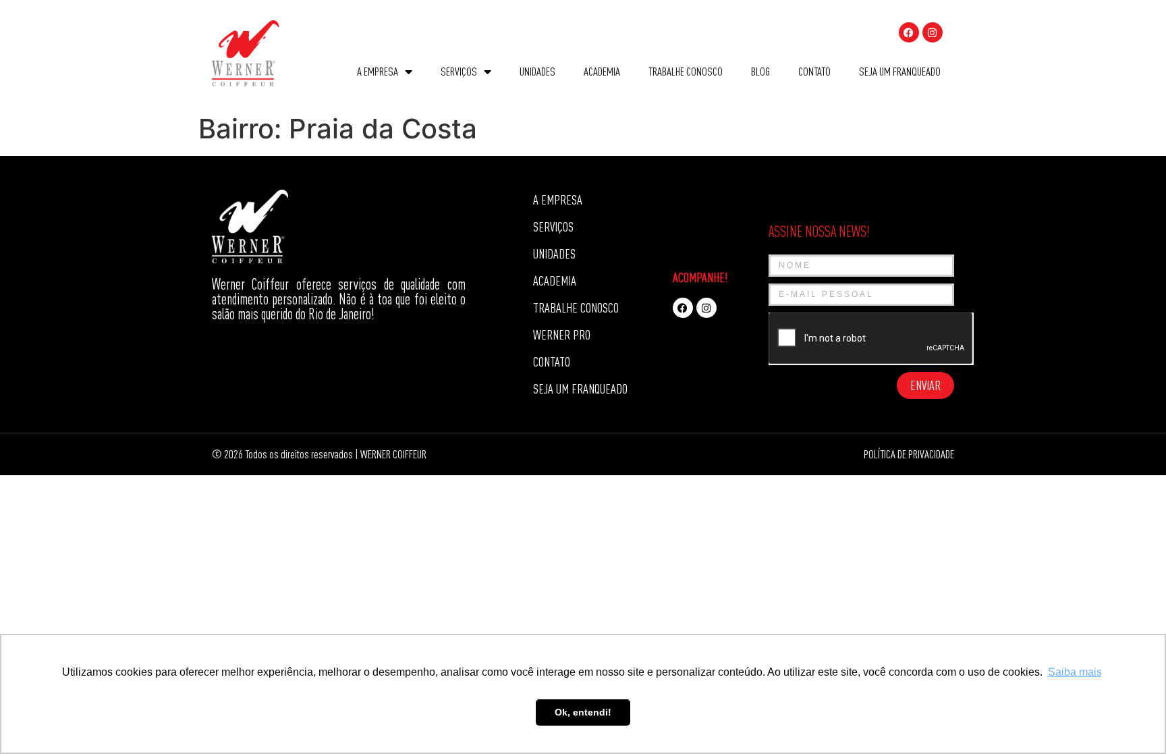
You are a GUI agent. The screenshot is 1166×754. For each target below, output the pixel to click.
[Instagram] (932, 32)
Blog (760, 71)
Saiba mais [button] (1075, 672)
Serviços (459, 71)
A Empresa (377, 71)
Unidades (537, 71)
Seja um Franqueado (900, 71)
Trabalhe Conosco (685, 71)
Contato (814, 71)
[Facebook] (909, 32)
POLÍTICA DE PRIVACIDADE (909, 454)
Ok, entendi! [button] (583, 712)
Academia (602, 71)
